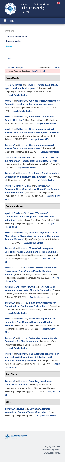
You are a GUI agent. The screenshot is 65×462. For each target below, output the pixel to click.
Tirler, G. (8, 157)
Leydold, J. (9, 100)
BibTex (57, 67)
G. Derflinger (19, 185)
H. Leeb (17, 267)
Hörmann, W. (10, 145)
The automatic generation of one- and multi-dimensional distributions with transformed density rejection (32, 357)
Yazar (7, 67)
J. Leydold (31, 85)
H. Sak (41, 287)
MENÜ (11, 20)
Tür (16, 67)
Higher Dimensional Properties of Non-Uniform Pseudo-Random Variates (31, 271)
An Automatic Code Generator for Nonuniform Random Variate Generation (32, 189)
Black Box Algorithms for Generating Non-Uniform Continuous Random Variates (30, 322)
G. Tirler (28, 185)
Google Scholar (14, 95)
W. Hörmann (17, 85)
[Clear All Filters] (38, 71)
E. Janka (17, 213)
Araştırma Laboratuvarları (16, 36)
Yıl (22, 67)
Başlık (11, 67)
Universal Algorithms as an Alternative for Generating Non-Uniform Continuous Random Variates (32, 236)
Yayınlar (9, 46)
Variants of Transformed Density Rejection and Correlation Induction (29, 216)
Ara (9, 58)
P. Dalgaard (16, 157)
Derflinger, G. (10, 287)
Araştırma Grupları (13, 41)
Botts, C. (8, 85)
